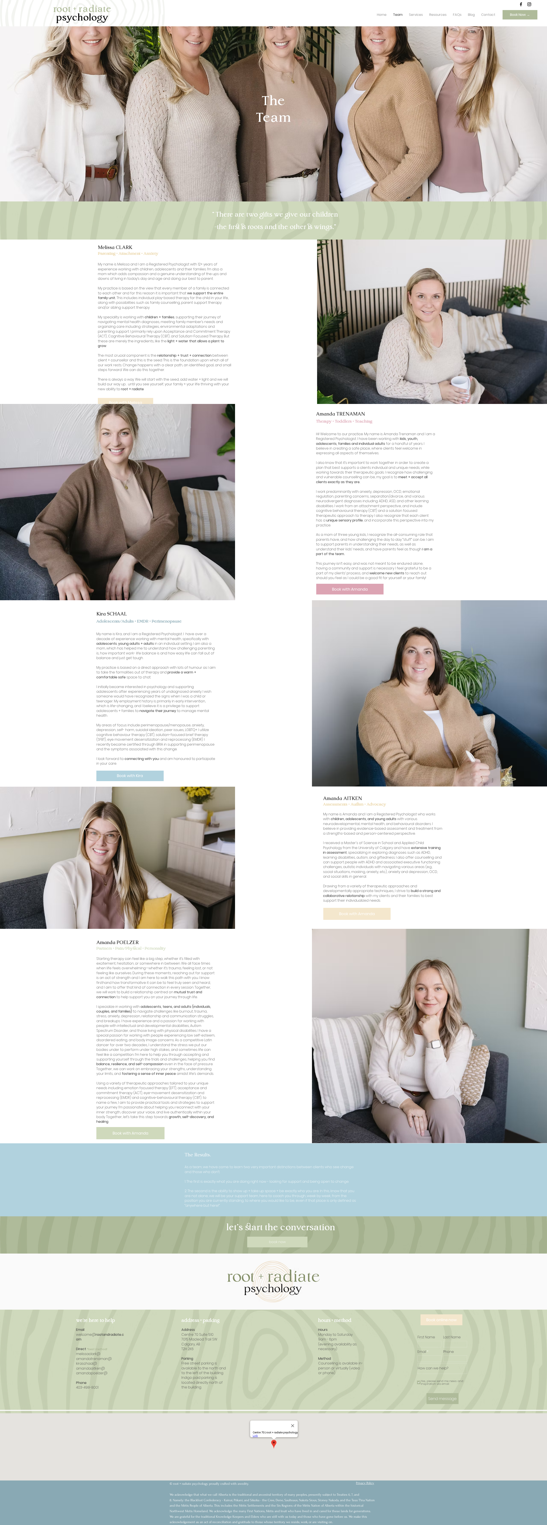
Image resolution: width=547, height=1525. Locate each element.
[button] (416, 14)
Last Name (452, 1337)
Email (422, 1352)
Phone (448, 1352)
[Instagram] (529, 4)
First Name (426, 1337)
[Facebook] (520, 4)
